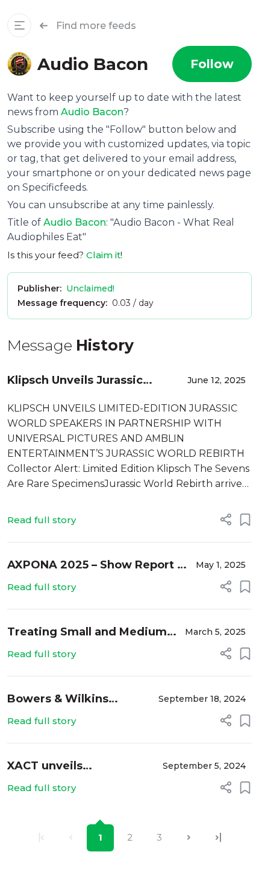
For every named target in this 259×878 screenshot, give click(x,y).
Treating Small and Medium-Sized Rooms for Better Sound (89, 632)
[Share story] (225, 519)
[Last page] (218, 837)
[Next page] (188, 837)
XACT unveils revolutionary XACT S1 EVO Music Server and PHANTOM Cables (70, 766)
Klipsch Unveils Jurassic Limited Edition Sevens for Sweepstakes (84, 381)
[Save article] (245, 519)
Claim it (103, 255)
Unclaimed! (90, 288)
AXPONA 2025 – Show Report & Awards (96, 565)
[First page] (41, 837)
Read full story (41, 520)
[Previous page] (70, 837)
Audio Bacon (92, 112)
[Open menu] (19, 25)
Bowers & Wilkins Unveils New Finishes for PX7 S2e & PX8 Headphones (77, 699)
